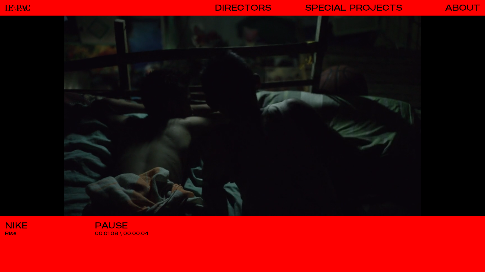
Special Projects (353, 8)
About (462, 8)
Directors (243, 8)
